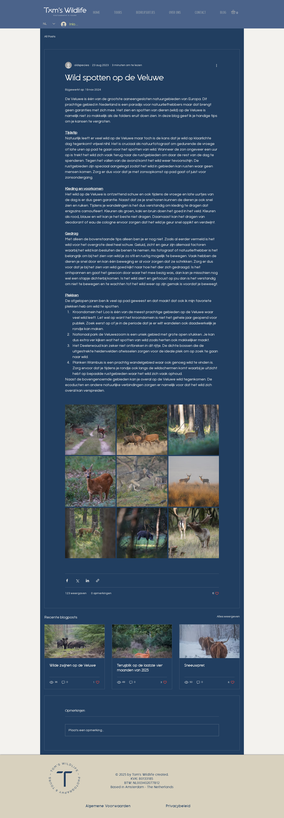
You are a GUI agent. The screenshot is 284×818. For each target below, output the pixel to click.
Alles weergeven (228, 616)
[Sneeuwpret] (209, 641)
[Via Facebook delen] (67, 581)
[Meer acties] (216, 65)
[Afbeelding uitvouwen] (90, 430)
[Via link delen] (98, 581)
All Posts (49, 36)
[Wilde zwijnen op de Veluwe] (74, 641)
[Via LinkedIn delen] (87, 581)
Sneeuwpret (194, 665)
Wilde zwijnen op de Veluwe (72, 665)
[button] (235, 12)
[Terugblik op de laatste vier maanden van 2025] (142, 641)
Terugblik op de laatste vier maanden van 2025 (140, 668)
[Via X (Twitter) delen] (77, 581)
